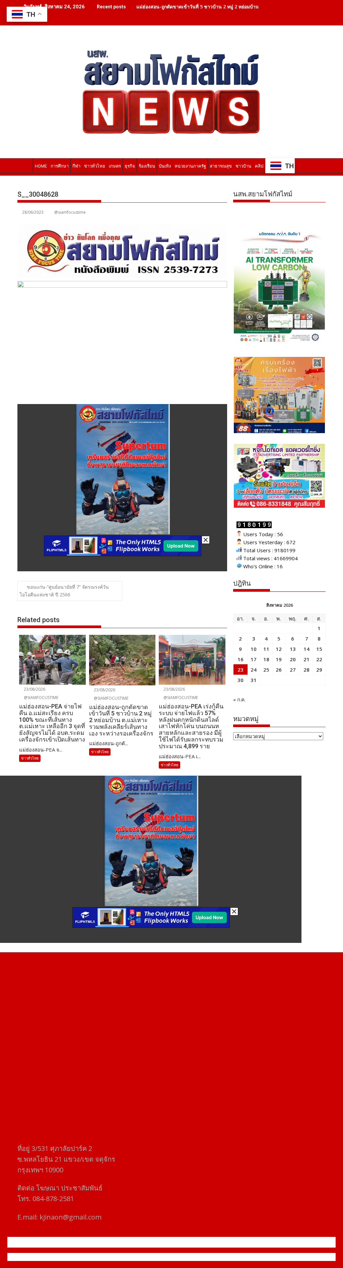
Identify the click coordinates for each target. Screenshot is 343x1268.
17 (254, 659)
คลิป (259, 166)
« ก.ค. (239, 699)
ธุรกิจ (130, 166)
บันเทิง (165, 166)
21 (306, 659)
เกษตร (115, 166)
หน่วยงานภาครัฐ (190, 166)
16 (240, 659)
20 (293, 659)
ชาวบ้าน (243, 166)
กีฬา (76, 166)
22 (319, 659)
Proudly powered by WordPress (126, 1257)
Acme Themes (237, 1257)
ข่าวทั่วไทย (94, 166)
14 (306, 649)
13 (293, 649)
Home (41, 166)
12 (279, 649)
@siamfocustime (70, 212)
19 (279, 659)
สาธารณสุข (221, 166)
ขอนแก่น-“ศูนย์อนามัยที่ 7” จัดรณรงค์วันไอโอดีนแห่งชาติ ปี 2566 (64, 591)
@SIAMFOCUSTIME (40, 697)
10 (254, 649)
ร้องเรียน (147, 166)
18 (266, 659)
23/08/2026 (34, 689)
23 (240, 669)
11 (266, 649)
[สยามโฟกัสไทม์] (24, 165)
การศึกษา (60, 166)
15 (319, 649)
